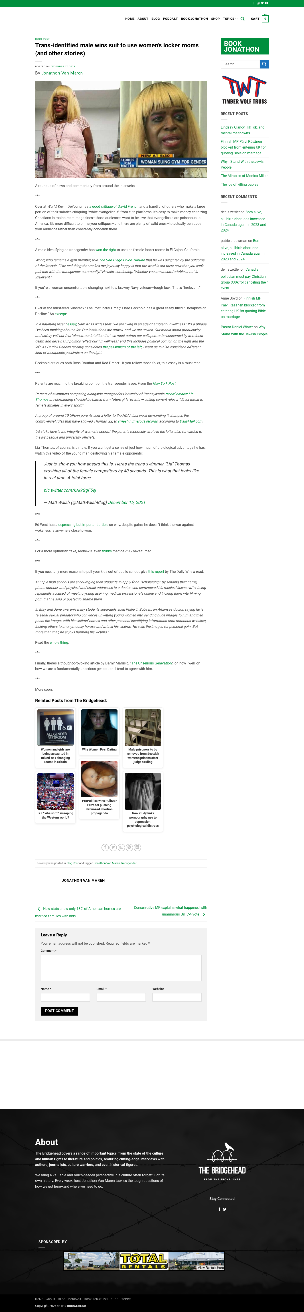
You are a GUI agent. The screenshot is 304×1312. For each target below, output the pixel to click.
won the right (105, 250)
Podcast (170, 19)
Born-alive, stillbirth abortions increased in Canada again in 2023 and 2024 (243, 221)
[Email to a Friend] (121, 847)
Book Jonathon (194, 19)
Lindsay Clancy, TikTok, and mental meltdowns (242, 130)
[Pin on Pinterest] (129, 847)
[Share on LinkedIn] (137, 847)
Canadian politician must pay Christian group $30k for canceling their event (244, 278)
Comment (49, 951)
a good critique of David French (113, 206)
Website (158, 989)
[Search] (242, 19)
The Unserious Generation (151, 663)
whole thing (59, 642)
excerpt (60, 314)
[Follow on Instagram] (258, 3)
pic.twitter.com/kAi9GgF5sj (70, 490)
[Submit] (264, 64)
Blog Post (42, 39)
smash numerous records (138, 421)
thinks (107, 551)
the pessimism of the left (122, 347)
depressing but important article (83, 525)
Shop (215, 19)
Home (129, 19)
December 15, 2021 (126, 502)
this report (156, 571)
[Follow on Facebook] (254, 3)
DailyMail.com (190, 421)
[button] (260, 19)
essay (71, 324)
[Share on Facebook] (105, 847)
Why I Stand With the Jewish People (243, 164)
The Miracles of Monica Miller (244, 176)
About (143, 19)
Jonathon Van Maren (62, 73)
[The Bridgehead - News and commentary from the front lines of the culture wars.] (65, 19)
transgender (128, 863)
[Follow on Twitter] (262, 3)
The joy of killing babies (239, 184)
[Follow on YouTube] (266, 3)
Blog (156, 19)
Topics (229, 19)
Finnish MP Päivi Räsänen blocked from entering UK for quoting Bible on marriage (243, 147)
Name (46, 989)
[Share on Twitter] (113, 847)
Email (102, 989)
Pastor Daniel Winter (237, 327)
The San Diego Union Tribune (122, 260)
